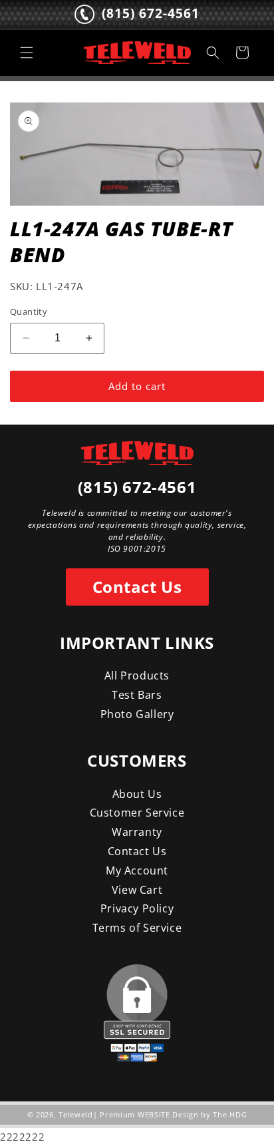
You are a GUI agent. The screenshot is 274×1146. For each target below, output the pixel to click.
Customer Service (137, 812)
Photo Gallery (137, 714)
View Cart (137, 889)
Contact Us (137, 587)
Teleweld (76, 1114)
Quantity (28, 311)
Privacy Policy (137, 908)
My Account (137, 870)
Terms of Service (137, 927)
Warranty (137, 832)
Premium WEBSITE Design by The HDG (173, 1114)
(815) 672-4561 (137, 487)
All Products (137, 675)
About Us (137, 794)
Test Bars (137, 694)
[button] (26, 52)
